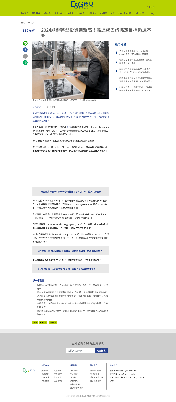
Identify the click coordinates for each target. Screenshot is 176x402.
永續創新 (58, 13)
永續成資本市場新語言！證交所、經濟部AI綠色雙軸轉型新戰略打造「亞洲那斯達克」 (72, 305)
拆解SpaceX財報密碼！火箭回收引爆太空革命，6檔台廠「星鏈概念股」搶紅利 (72, 286)
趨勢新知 (36, 13)
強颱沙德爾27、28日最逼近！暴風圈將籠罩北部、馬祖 (135, 61)
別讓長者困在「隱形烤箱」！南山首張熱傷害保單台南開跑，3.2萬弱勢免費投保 (135, 88)
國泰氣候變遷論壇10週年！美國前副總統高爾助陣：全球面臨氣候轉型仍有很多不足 (72, 312)
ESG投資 (81, 13)
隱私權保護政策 (96, 377)
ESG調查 (69, 13)
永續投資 (43, 322)
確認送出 (101, 350)
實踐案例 (47, 13)
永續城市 (92, 13)
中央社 (52, 107)
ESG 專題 (58, 380)
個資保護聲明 (95, 380)
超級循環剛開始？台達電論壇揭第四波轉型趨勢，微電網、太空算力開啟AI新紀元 (135, 79)
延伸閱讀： (43, 250)
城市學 (73, 377)
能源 (68, 126)
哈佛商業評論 (75, 384)
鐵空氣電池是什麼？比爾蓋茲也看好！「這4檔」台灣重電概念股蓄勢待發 (72, 292)
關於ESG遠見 (95, 370)
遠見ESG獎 (139, 13)
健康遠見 (74, 380)
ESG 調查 (58, 374)
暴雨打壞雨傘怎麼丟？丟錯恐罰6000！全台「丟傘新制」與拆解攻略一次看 (135, 52)
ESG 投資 (45, 377)
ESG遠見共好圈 (124, 13)
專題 (112, 13)
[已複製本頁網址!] (25, 58)
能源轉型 (53, 322)
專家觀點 (103, 13)
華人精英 (74, 374)
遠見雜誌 (74, 370)
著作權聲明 (94, 374)
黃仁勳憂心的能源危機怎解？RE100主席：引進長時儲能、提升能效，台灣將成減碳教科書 (72, 297)
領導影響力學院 (76, 387)
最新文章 (24, 13)
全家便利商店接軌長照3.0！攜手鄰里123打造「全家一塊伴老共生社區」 (135, 70)
